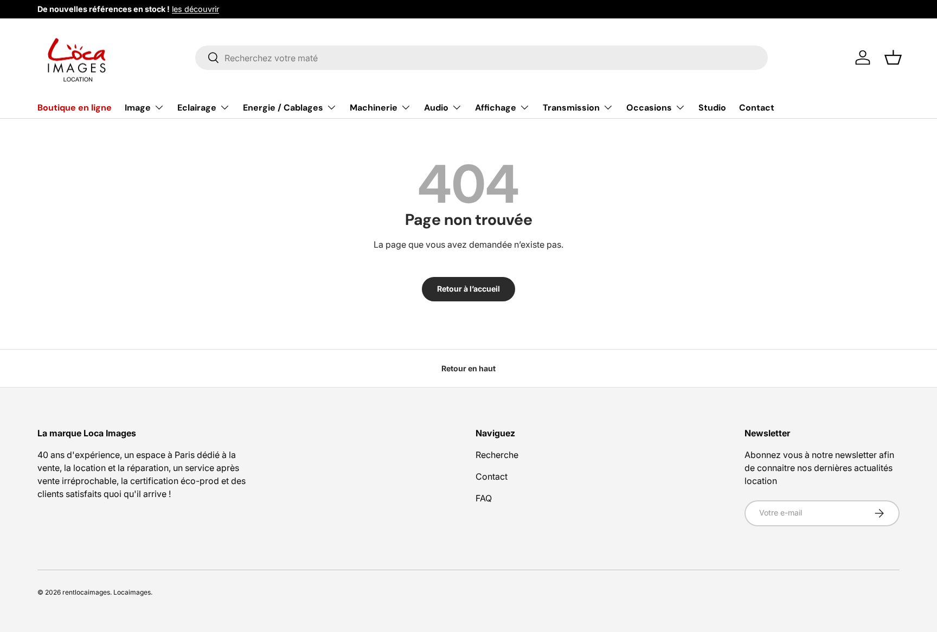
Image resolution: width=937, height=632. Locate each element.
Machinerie (373, 107)
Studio (712, 107)
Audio (436, 107)
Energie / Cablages (283, 107)
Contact (756, 107)
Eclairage (196, 107)
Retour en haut (468, 368)
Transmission (571, 107)
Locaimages (132, 592)
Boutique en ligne (74, 107)
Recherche (497, 454)
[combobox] (481, 58)
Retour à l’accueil (468, 288)
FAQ (484, 498)
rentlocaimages (86, 592)
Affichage (495, 107)
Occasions (649, 107)
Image (138, 107)
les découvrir (195, 9)
